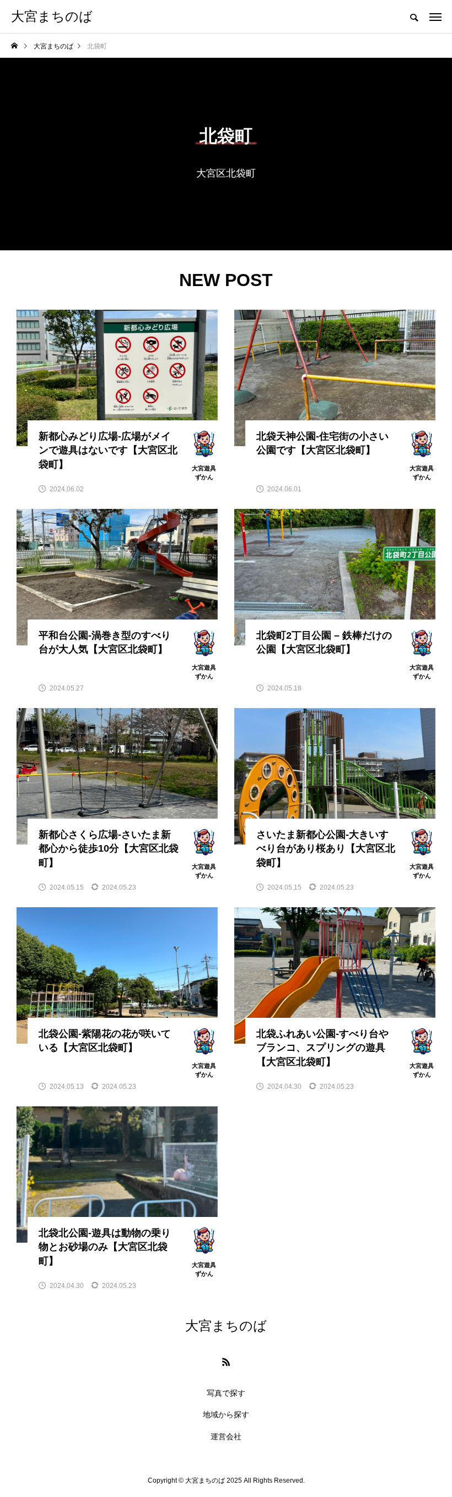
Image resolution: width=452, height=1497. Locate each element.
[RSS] (226, 1361)
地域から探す (226, 1414)
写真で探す (226, 1393)
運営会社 (226, 1436)
